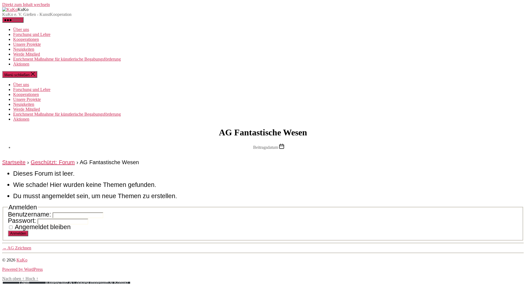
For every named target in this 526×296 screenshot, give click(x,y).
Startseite (13, 162)
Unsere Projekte (27, 44)
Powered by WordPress (22, 269)
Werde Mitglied (26, 54)
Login (24, 282)
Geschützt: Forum (53, 162)
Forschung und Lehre (31, 34)
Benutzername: (30, 214)
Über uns (21, 29)
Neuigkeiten (23, 49)
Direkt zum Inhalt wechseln (26, 4)
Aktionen (21, 64)
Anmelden (18, 233)
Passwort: (23, 220)
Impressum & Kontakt (109, 282)
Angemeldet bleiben (43, 226)
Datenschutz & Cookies (67, 282)
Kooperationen (26, 39)
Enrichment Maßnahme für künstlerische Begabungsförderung (67, 59)
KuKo (21, 260)
